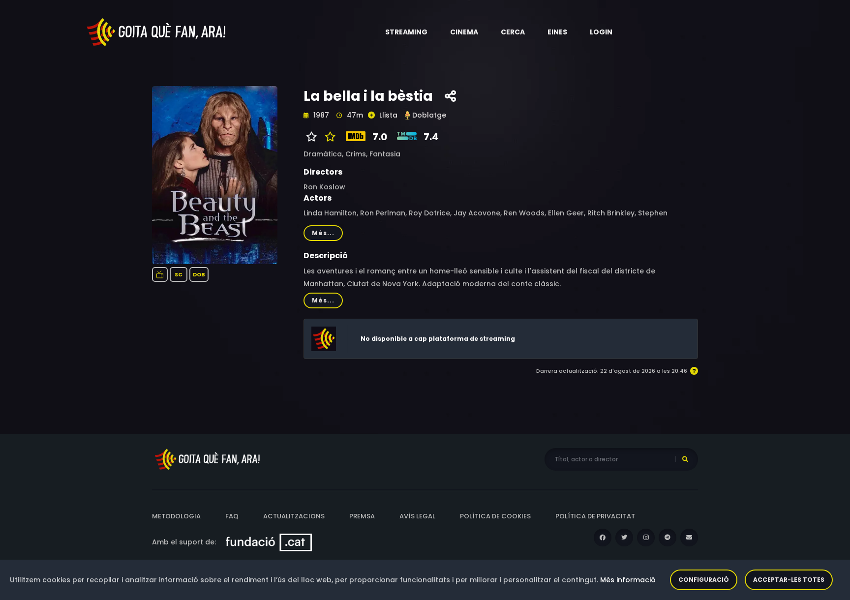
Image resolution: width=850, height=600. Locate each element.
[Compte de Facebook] (602, 537)
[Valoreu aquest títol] (328, 136)
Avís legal (417, 516)
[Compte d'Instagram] (646, 537)
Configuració (703, 579)
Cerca (513, 32)
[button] (406, 32)
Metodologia (176, 516)
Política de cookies (495, 516)
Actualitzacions (294, 516)
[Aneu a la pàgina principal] (157, 31)
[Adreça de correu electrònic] (689, 537)
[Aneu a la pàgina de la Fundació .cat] (269, 542)
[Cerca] (685, 459)
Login (601, 32)
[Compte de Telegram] (667, 537)
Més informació (628, 580)
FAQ (232, 516)
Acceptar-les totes (788, 579)
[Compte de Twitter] (624, 537)
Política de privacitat (595, 516)
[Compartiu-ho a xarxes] (450, 96)
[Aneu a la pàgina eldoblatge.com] (407, 115)
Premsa (362, 516)
